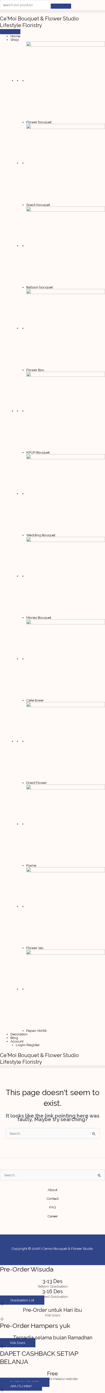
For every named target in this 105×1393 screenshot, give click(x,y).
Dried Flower (36, 783)
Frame (31, 865)
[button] (52, 11)
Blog (14, 1038)
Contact (52, 1198)
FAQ (52, 1207)
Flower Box (35, 370)
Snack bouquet (38, 205)
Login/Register (28, 1045)
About (52, 1190)
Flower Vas (34, 948)
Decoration (19, 1034)
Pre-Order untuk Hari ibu (52, 1310)
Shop (14, 40)
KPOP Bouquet (38, 452)
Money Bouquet (38, 617)
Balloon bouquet (39, 287)
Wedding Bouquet (40, 535)
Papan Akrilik (36, 1030)
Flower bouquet (38, 122)
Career (52, 1216)
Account (16, 1041)
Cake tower (35, 700)
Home (15, 36)
